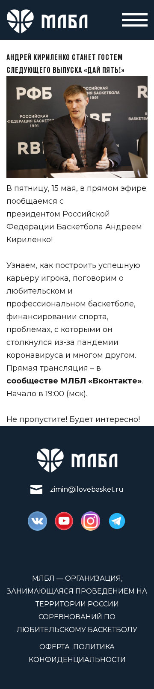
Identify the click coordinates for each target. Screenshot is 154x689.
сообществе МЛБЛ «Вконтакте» (74, 381)
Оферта (54, 647)
